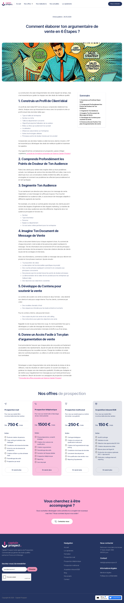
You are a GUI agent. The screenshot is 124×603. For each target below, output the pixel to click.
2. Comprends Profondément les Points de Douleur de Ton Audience (91, 106)
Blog (65, 573)
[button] (28, 4)
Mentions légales (105, 573)
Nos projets (67, 576)
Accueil (66, 547)
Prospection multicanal (71, 565)
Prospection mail (69, 557)
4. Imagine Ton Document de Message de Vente (89, 114)
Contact (66, 579)
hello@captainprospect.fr (108, 562)
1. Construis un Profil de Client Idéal (90, 101)
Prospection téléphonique (72, 561)
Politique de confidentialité (108, 576)
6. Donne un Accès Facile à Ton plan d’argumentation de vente (90, 123)
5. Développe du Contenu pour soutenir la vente (90, 118)
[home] (7, 4)
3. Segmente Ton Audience (89, 111)
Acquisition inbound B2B (72, 569)
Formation (67, 554)
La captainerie (68, 551)
